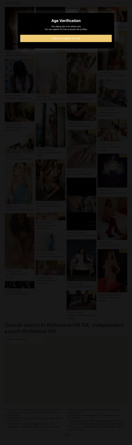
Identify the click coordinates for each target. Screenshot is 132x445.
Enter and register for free (66, 38)
